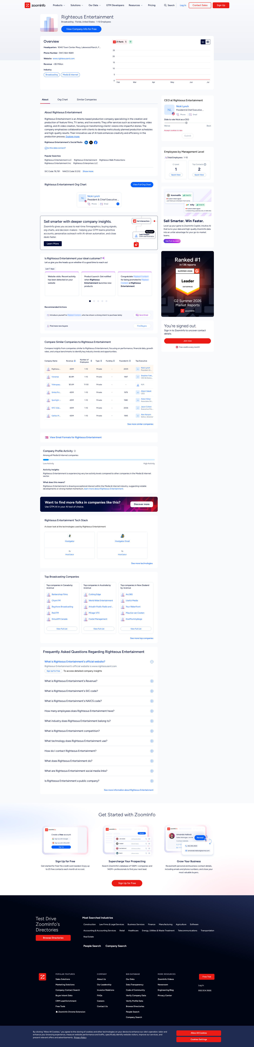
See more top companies (141, 638)
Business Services (136, 924)
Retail (122, 930)
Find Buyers (142, 326)
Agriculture (181, 924)
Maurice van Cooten (135, 613)
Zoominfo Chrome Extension (71, 1012)
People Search (92, 946)
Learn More (53, 243)
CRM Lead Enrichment (66, 1001)
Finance (151, 924)
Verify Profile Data (134, 1001)
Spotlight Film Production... (56, 400)
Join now (187, 341)
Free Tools (60, 1006)
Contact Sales (200, 5)
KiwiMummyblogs (134, 619)
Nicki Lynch (93, 196)
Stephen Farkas (147, 376)
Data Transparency (134, 984)
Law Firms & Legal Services (111, 924)
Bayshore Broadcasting (62, 606)
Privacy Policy (80, 1037)
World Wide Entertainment (101, 600)
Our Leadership (104, 984)
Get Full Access (172, 241)
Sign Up (221, 5)
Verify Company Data (136, 995)
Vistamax (55, 377)
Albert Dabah (146, 391)
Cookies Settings (199, 1039)
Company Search (116, 946)
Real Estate (88, 937)
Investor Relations (105, 990)
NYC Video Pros (56, 408)
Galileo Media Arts (56, 416)
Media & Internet (70, 74)
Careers (100, 1001)
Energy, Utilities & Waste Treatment (158, 930)
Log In (183, 5)
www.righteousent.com (64, 58)
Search (171, 5)
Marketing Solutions (65, 984)
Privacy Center (165, 995)
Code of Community (135, 990)
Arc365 (129, 594)
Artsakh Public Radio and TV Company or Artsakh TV (101, 606)
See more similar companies (140, 424)
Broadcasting (52, 74)
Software (194, 924)
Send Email (143, 315)
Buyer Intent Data (64, 995)
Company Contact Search (68, 990)
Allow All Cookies (199, 1033)
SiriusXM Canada (59, 619)
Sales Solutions (63, 979)
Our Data (130, 979)
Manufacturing (165, 924)
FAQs (99, 995)
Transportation (207, 930)
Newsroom (163, 984)
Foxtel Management (98, 619)
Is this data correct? (56, 148)
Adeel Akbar (146, 399)
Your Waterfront (133, 606)
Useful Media (132, 600)
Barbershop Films (60, 594)
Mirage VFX (94, 613)
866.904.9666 (204, 990)
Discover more (141, 504)
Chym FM (56, 600)
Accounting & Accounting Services (99, 930)
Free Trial (207, 976)
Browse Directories (53, 937)
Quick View (176, 175)
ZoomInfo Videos (166, 979)
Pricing (151, 5)
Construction (89, 924)
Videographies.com (56, 385)
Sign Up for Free (127, 883)
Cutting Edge (95, 594)
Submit (187, 136)
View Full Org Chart (142, 184)
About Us (101, 979)
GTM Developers (115, 5)
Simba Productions (56, 392)
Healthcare (133, 930)
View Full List (61, 629)
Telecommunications (187, 930)
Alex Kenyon (146, 414)
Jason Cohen (146, 407)
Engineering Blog (166, 990)
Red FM (55, 613)
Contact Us (102, 1006)
